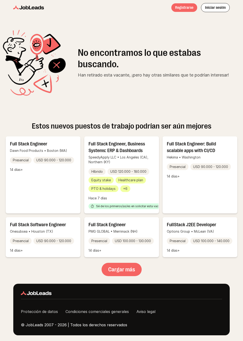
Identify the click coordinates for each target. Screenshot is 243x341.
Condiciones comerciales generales (97, 311)
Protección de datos (39, 311)
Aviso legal (145, 311)
